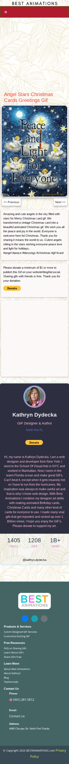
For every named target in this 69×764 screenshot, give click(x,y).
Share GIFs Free (12, 657)
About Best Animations (17, 669)
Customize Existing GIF (17, 636)
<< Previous (11, 202)
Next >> (60, 202)
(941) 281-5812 (23, 700)
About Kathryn (12, 673)
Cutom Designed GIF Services (20, 632)
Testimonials (11, 682)
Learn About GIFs (14, 652)
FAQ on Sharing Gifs (15, 648)
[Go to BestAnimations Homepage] (34, 3)
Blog (6, 677)
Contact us (17, 716)
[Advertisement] (34, 54)
